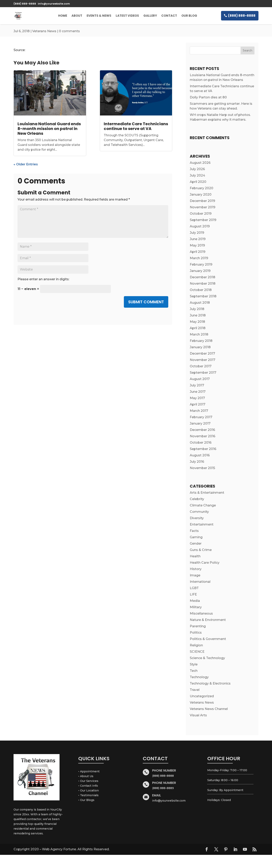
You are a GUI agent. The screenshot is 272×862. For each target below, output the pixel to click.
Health (195, 556)
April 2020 (198, 182)
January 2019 (200, 271)
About (76, 16)
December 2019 (202, 201)
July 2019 (197, 233)
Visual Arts (198, 715)
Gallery (150, 16)
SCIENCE (197, 652)
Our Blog (189, 16)
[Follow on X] (216, 849)
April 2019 (197, 252)
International (200, 582)
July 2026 (197, 169)
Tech (194, 671)
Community (199, 512)
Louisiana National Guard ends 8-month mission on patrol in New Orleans (49, 128)
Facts (194, 531)
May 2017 (197, 398)
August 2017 (200, 379)
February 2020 (201, 188)
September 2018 (203, 296)
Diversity (197, 518)
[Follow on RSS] (254, 849)
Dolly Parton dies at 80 (208, 97)
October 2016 (200, 442)
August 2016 (200, 455)
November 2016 (202, 436)
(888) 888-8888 (241, 15)
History (196, 569)
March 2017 (199, 411)
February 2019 (201, 264)
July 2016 (197, 461)
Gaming (196, 537)
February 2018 (201, 341)
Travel (195, 690)
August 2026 (200, 163)
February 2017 (201, 417)
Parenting (198, 626)
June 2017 (197, 392)
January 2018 (200, 347)
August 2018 (200, 302)
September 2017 (203, 372)
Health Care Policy (204, 562)
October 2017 (200, 366)
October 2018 (201, 290)
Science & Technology (207, 658)
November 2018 (202, 283)
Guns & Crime (201, 550)
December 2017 (202, 353)
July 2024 (197, 175)
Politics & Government (208, 639)
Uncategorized (202, 696)
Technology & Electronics (210, 683)
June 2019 (197, 239)
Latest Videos (127, 16)
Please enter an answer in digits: (43, 279)
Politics (196, 632)
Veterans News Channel (209, 709)
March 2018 (199, 334)
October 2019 (200, 213)
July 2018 (197, 309)
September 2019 (203, 220)
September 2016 (203, 449)
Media (195, 601)
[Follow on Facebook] (207, 849)
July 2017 (197, 385)
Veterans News (44, 31)
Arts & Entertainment (207, 493)
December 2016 (202, 430)
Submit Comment (146, 302)
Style (194, 664)
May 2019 (197, 245)
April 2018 (197, 328)
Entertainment (201, 524)
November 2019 (202, 207)
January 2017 (200, 423)
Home (62, 16)
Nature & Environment (208, 620)
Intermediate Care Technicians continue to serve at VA (136, 126)
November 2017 (202, 360)
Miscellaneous (201, 613)
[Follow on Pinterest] (226, 849)
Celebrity (197, 499)
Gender (196, 543)
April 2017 (197, 404)
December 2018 (202, 277)
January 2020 (200, 194)
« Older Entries (26, 164)
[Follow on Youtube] (245, 849)
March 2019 (199, 258)
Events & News (99, 16)
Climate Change (203, 505)
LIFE (193, 594)
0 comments (69, 31)
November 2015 (202, 468)
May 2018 (197, 322)
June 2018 (198, 315)
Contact (169, 16)
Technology (199, 677)
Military (196, 607)
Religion (196, 645)
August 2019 (200, 226)
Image (195, 575)
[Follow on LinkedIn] (235, 849)
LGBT (194, 588)
